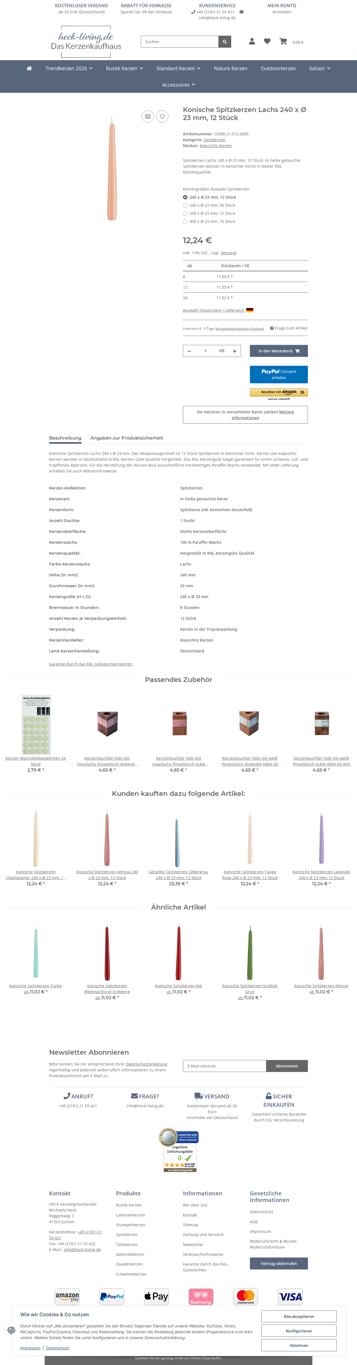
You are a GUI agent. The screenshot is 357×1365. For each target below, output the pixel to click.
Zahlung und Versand (203, 1234)
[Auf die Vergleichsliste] (148, 116)
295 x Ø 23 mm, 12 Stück (212, 213)
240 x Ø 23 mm (194, 596)
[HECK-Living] (29, 68)
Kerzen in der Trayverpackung (208, 629)
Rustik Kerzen (129, 1205)
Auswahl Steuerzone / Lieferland (214, 310)
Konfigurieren (299, 1331)
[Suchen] (224, 42)
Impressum (30, 1348)
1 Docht (187, 520)
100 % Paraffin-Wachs (200, 542)
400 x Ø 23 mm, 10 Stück (212, 221)
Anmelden (282, 11)
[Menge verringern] (189, 351)
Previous (13, 850)
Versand (228, 252)
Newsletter (193, 1244)
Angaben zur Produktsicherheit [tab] (126, 438)
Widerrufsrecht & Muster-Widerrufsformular (274, 1244)
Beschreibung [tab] (65, 438)
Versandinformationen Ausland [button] (239, 328)
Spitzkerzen (214, 139)
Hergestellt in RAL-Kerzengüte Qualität (217, 553)
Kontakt (190, 1215)
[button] (252, 41)
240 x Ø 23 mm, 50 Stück (212, 205)
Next (343, 850)
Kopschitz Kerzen (196, 640)
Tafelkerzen (127, 1244)
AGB (254, 1221)
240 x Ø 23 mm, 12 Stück (213, 197)
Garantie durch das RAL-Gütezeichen (206, 1267)
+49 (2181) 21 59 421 (215, 11)
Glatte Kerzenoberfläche (203, 531)
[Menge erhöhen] (234, 351)
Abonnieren (287, 1066)
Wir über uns (195, 1205)
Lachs (185, 564)
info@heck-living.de (217, 17)
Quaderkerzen (129, 1264)
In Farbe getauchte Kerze (204, 498)
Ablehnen (299, 1345)
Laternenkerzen (130, 1215)
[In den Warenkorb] (53, 103)
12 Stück (188, 618)
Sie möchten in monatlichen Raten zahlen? (245, 414)
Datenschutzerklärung (146, 1064)
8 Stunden (190, 607)
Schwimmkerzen (131, 1274)
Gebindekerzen (130, 1254)
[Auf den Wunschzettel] (162, 116)
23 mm (186, 585)
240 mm (187, 574)
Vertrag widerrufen (279, 1263)
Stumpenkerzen (131, 1224)
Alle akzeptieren (299, 1316)
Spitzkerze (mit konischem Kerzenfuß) (216, 509)
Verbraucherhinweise (203, 1254)
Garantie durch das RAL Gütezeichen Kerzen (90, 664)
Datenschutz (57, 1348)
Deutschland (192, 651)
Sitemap (190, 1224)
